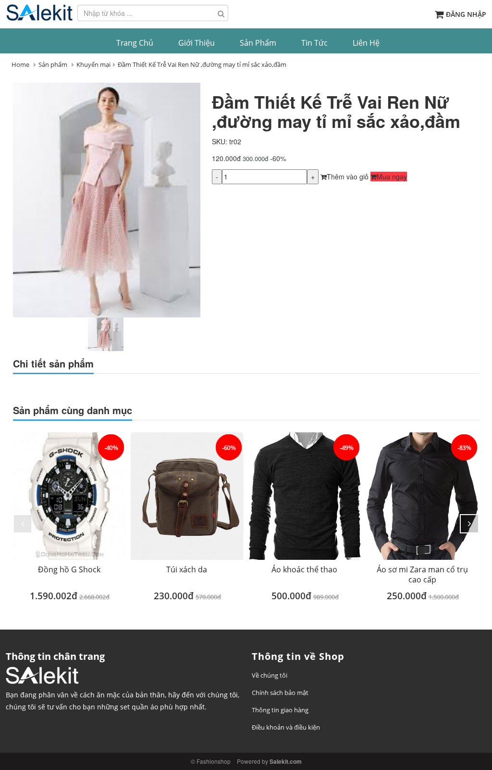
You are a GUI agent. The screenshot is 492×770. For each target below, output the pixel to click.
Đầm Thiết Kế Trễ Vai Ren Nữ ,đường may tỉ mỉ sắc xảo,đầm (202, 64)
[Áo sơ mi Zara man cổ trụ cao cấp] (422, 496)
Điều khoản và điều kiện (286, 727)
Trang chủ (134, 43)
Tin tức (314, 43)
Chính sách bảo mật (280, 692)
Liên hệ (366, 43)
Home (20, 64)
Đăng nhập (466, 14)
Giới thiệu (196, 43)
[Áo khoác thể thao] (304, 496)
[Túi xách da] (187, 496)
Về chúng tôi (269, 675)
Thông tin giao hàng (280, 710)
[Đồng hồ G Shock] (69, 496)
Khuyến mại (93, 64)
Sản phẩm (258, 43)
